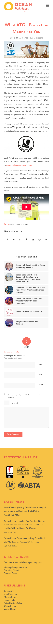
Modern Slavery (11, 597)
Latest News (28, 38)
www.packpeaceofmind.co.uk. (19, 165)
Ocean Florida (10, 606)
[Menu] (47, 5)
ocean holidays (21, 224)
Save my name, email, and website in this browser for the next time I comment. (27, 396)
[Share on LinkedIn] (33, 240)
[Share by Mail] (46, 240)
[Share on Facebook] (7, 240)
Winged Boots (10, 609)
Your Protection (10, 594)
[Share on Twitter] (14, 240)
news (11, 224)
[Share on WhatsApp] (20, 240)
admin (40, 38)
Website (41, 384)
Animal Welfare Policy (13, 603)
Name (41, 364)
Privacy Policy (10, 600)
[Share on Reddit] (39, 240)
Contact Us (8, 591)
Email (41, 374)
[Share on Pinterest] (26, 240)
